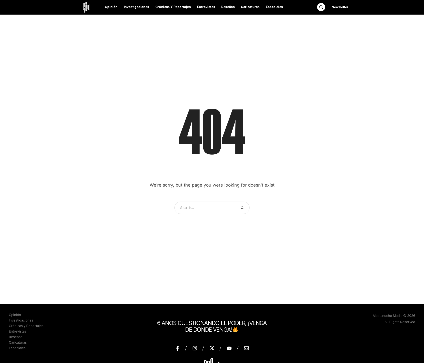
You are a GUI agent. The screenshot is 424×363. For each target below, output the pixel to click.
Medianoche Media (387, 316)
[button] (340, 7)
